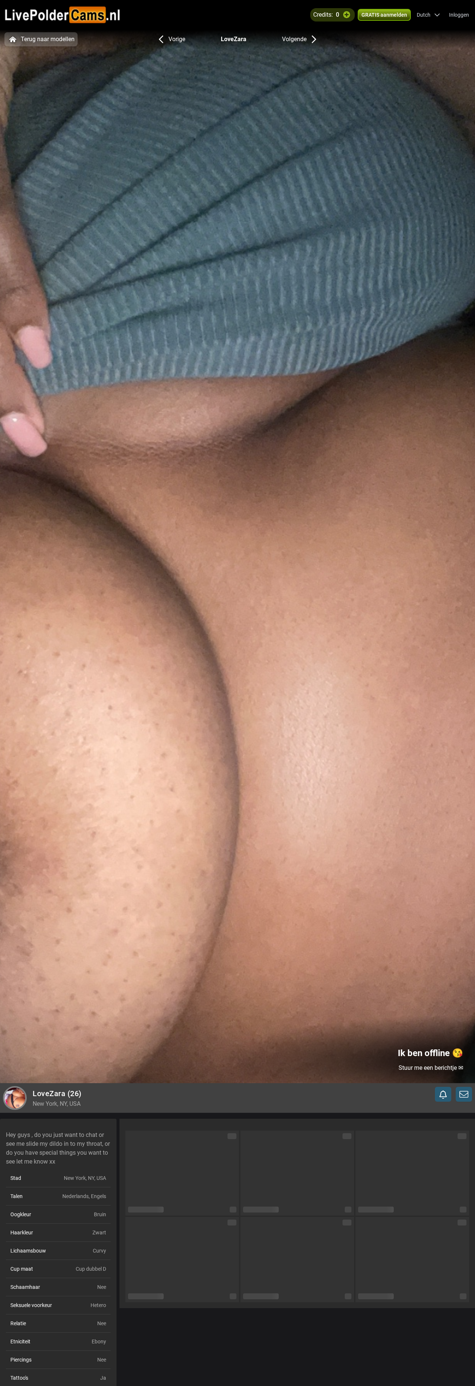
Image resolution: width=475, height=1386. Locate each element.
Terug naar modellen (48, 39)
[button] (428, 14)
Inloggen (459, 15)
